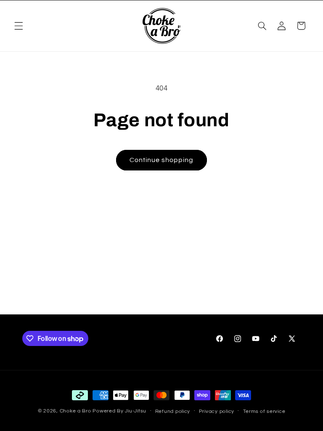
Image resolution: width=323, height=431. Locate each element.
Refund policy (173, 411)
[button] (18, 25)
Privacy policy (216, 411)
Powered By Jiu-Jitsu (119, 411)
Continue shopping (162, 160)
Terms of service (264, 411)
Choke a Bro (75, 411)
